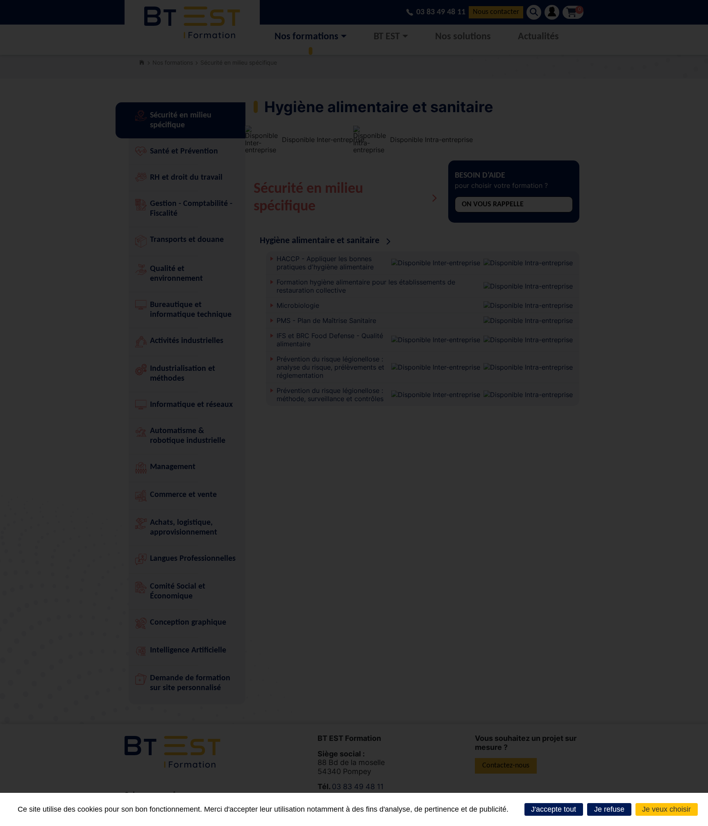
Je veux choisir (666, 809)
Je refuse (609, 809)
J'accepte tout (553, 809)
